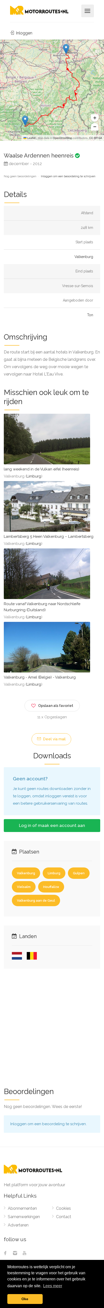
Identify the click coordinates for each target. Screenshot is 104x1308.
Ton (90, 315)
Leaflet (31, 138)
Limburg (34, 476)
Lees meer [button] (52, 1286)
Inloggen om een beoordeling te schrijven (68, 176)
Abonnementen (22, 1208)
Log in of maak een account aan (52, 825)
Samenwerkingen (24, 1216)
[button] (66, 49)
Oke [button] (24, 1299)
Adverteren (18, 1225)
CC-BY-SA (95, 138)
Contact (63, 1216)
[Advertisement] (52, 1025)
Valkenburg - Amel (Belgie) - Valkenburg (40, 677)
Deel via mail (54, 739)
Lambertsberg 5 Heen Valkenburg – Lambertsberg (48, 536)
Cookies (63, 1208)
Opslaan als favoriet (55, 706)
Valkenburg (83, 257)
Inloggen (23, 33)
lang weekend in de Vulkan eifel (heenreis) (41, 469)
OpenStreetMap (62, 138)
